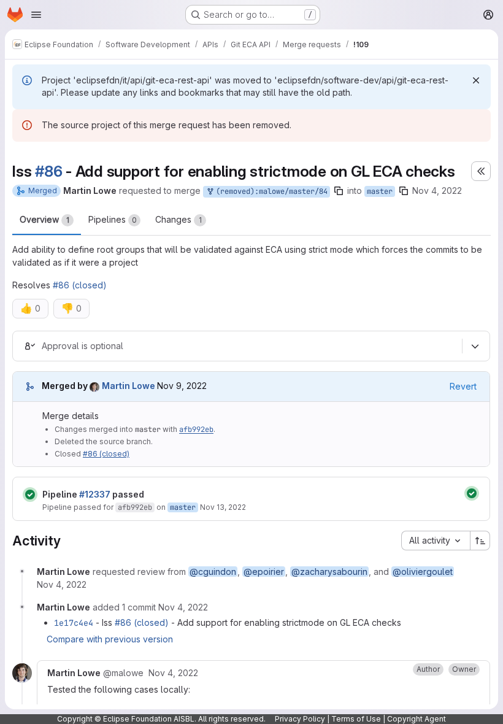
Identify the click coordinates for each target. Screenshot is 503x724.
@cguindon (213, 571)
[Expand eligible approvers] (474, 346)
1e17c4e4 (73, 622)
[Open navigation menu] (36, 15)
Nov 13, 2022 (223, 507)
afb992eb (196, 429)
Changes (178, 219)
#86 (48, 171)
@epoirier (264, 571)
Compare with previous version (110, 639)
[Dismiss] (476, 80)
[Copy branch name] (338, 190)
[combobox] (435, 540)
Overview (44, 219)
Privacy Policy (300, 718)
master (380, 191)
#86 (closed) (80, 285)
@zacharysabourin (329, 571)
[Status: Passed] (30, 494)
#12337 (94, 494)
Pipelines (112, 219)
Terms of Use (356, 718)
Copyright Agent (416, 718)
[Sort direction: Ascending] (480, 540)
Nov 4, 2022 (437, 190)
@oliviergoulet (423, 571)
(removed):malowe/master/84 (270, 191)
